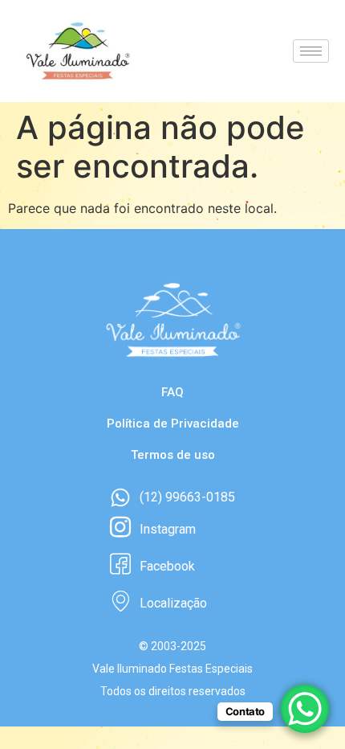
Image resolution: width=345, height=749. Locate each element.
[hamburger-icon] (311, 51)
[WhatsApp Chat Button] (305, 709)
